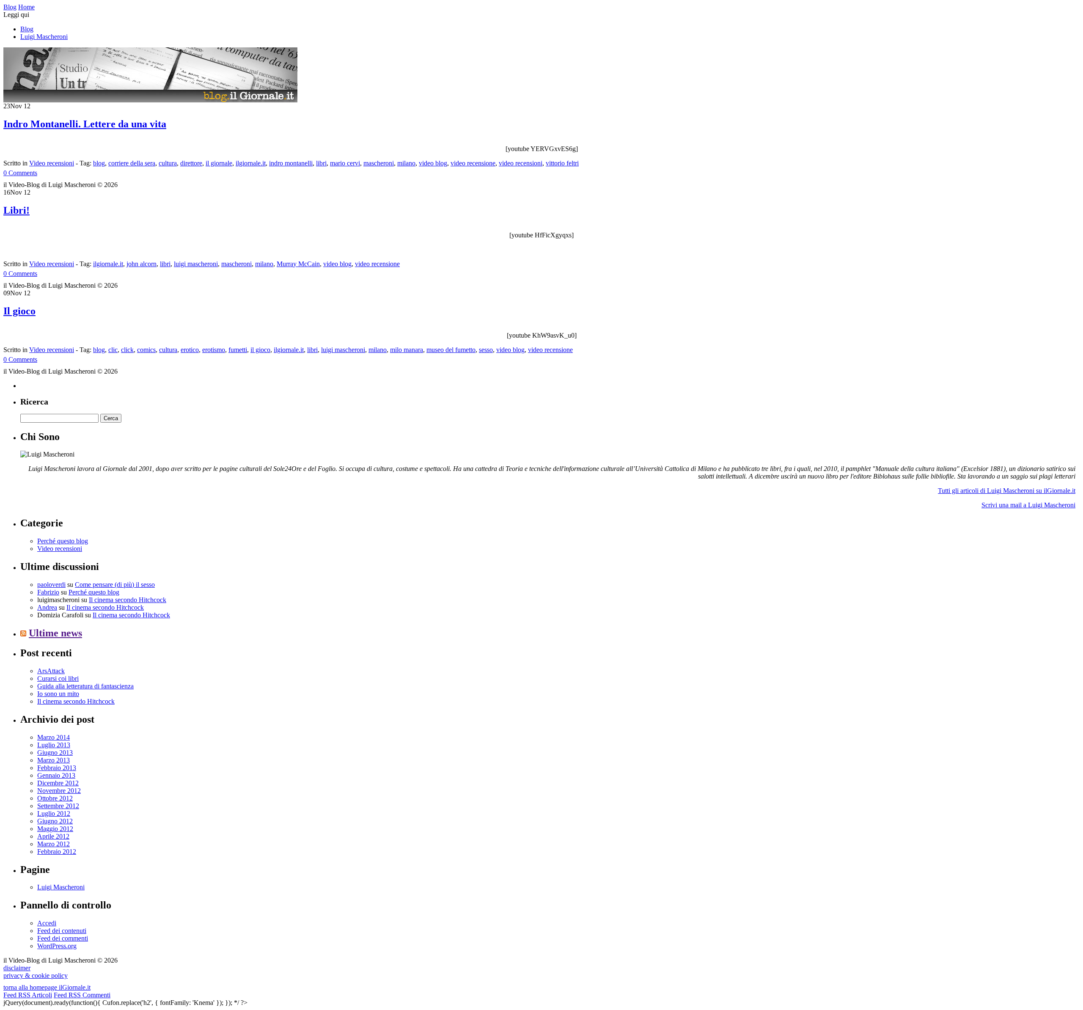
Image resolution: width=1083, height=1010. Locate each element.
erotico (190, 349)
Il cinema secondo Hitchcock (127, 599)
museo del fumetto (451, 349)
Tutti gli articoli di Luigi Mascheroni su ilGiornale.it (1006, 490)
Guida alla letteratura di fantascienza (85, 686)
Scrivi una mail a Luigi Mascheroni (1028, 505)
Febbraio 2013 (56, 767)
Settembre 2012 (58, 805)
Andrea (47, 607)
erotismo (213, 349)
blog (99, 163)
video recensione (473, 163)
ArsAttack (51, 670)
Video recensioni (51, 163)
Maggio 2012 (55, 828)
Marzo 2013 (53, 760)
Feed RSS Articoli (27, 995)
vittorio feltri (562, 163)
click (127, 349)
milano (406, 163)
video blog (433, 163)
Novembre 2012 (59, 790)
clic (113, 349)
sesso (486, 349)
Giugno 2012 (55, 821)
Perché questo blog (62, 541)
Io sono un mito (58, 693)
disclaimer (16, 967)
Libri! (16, 210)
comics (146, 349)
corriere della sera (131, 163)
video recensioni (520, 163)
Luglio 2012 (53, 813)
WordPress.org (57, 945)
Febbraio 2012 (56, 851)
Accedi (46, 923)
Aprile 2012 (53, 836)
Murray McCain (298, 263)
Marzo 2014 (53, 737)
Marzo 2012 (53, 844)
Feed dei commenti (62, 938)
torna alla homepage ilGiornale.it (47, 987)
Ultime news (55, 632)
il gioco (260, 349)
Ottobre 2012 (55, 798)
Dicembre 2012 (58, 783)
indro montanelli (291, 163)
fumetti (237, 349)
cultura (168, 163)
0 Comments (20, 172)
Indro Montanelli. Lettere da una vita (84, 123)
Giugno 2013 (55, 752)
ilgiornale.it (251, 163)
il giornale (219, 163)
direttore (191, 163)
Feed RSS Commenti (82, 995)
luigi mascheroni (196, 263)
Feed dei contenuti (61, 930)
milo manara (406, 349)
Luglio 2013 (53, 745)
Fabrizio (48, 592)
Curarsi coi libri (58, 678)
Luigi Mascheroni (44, 36)
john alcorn (141, 263)
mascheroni (378, 163)
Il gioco (19, 310)
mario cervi (345, 163)
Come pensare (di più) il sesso (115, 584)
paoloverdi (51, 584)
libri (321, 163)
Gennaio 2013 (56, 775)
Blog (26, 29)
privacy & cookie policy (35, 975)
